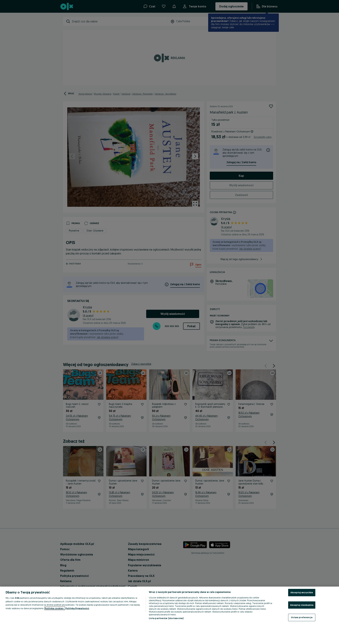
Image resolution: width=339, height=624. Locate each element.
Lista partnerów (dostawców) (166, 618)
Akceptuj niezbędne (301, 605)
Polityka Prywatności (77, 608)
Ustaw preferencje (302, 617)
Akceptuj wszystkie (301, 592)
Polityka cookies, (55, 608)
